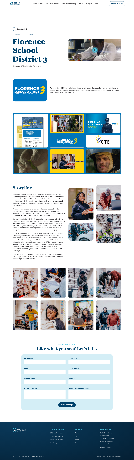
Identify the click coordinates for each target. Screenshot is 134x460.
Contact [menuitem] (78, 443)
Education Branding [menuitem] (57, 440)
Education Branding (69, 4)
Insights (89, 4)
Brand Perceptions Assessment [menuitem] (106, 443)
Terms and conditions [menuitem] (114, 457)
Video (31, 34)
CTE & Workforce (37, 4)
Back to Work (22, 29)
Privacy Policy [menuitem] (100, 457)
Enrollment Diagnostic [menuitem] (108, 438)
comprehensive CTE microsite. (24, 223)
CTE (24, 34)
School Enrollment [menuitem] (56, 436)
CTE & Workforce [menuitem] (56, 433)
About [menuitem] (77, 440)
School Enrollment (52, 4)
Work (81, 4)
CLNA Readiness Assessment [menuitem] (106, 434)
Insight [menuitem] (77, 436)
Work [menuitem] (76, 433)
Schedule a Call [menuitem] (105, 447)
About (97, 4)
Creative (17, 34)
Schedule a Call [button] (117, 4)
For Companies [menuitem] (55, 443)
